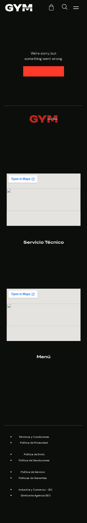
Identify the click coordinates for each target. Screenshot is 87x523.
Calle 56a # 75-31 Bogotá (43, 257)
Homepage (43, 71)
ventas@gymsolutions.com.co (43, 144)
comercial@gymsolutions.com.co (43, 152)
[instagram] (23, 510)
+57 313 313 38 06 (43, 272)
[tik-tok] (33, 510)
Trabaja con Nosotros (43, 279)
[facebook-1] (13, 510)
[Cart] (51, 7)
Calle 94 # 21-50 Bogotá (43, 136)
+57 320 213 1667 (43, 159)
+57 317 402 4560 (44, 165)
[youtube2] (42, 510)
